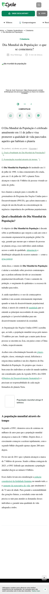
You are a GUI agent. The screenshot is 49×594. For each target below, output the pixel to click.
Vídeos (9, 22)
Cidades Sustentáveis (15, 30)
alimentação (32, 250)
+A (25, 104)
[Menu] (46, 4)
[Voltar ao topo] (44, 577)
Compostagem (29, 22)
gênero (40, 352)
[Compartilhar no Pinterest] (38, 115)
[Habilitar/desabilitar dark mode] (18, 104)
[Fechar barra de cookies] (45, 589)
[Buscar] (38, 4)
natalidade (33, 307)
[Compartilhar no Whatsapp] (10, 115)
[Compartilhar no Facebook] (19, 115)
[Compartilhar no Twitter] (29, 115)
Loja (43, 13)
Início (2, 30)
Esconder (33, 149)
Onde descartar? (19, 13)
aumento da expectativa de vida (16, 485)
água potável (7, 258)
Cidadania (29, 30)
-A (31, 104)
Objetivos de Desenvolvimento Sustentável (20, 378)
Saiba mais (36, 591)
